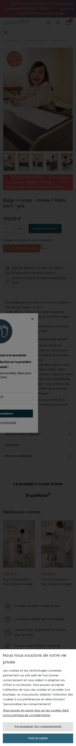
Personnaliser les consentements (38, 726)
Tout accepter (38, 738)
